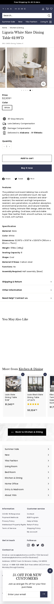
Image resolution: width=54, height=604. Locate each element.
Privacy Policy (8, 521)
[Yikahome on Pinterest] (42, 545)
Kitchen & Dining (17, 28)
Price (5, 95)
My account (32, 532)
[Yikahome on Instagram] (28, 545)
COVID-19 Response (11, 514)
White (7, 107)
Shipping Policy (33, 528)
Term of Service (9, 528)
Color (5, 102)
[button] (33, 404)
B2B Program (33, 517)
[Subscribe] (43, 594)
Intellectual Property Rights (14, 524)
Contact (30, 514)
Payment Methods (10, 517)
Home (4, 28)
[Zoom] (43, 84)
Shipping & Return (12, 281)
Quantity (7, 141)
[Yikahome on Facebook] (33, 545)
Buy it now (27, 167)
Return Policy (33, 524)
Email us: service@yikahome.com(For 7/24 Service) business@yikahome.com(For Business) (25, 556)
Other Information (12, 290)
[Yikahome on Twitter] (37, 545)
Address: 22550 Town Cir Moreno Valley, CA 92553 (24, 561)
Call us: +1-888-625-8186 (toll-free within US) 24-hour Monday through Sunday (26, 566)
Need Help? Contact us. (15, 298)
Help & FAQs (32, 521)
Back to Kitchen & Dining (29, 431)
